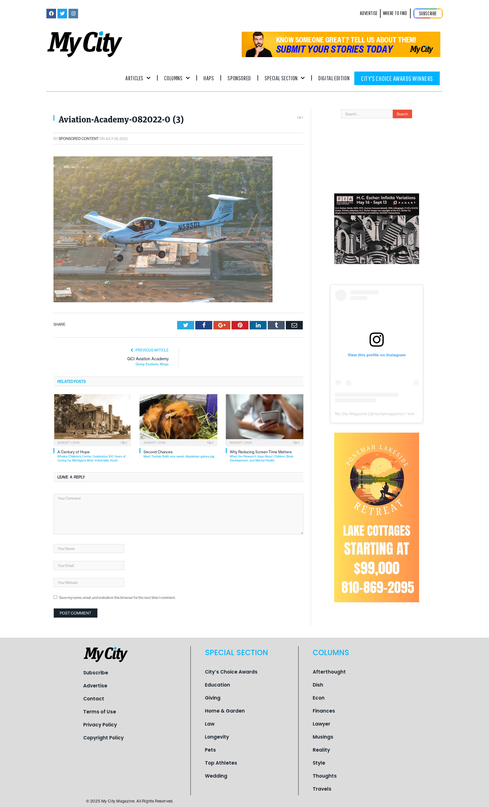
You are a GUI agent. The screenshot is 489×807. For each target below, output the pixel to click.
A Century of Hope (91, 456)
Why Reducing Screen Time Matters (261, 456)
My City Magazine (351, 413)
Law (210, 723)
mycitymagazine (388, 413)
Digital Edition (333, 77)
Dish (318, 684)
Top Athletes (221, 762)
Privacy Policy (100, 724)
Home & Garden (225, 710)
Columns (173, 77)
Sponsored (239, 77)
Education (217, 684)
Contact (93, 698)
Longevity (217, 736)
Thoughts (325, 776)
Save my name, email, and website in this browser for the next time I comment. (117, 597)
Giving (212, 697)
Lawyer (321, 723)
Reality (321, 749)
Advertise (95, 685)
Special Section (281, 77)
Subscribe (95, 672)
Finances (324, 710)
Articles (134, 77)
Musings (323, 736)
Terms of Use (99, 711)
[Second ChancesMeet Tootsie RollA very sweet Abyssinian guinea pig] (178, 419)
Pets (210, 749)
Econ (319, 697)
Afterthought (329, 671)
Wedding (216, 776)
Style (319, 762)
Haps (208, 77)
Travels (322, 789)
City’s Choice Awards (231, 671)
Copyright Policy (103, 737)
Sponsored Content (79, 138)
